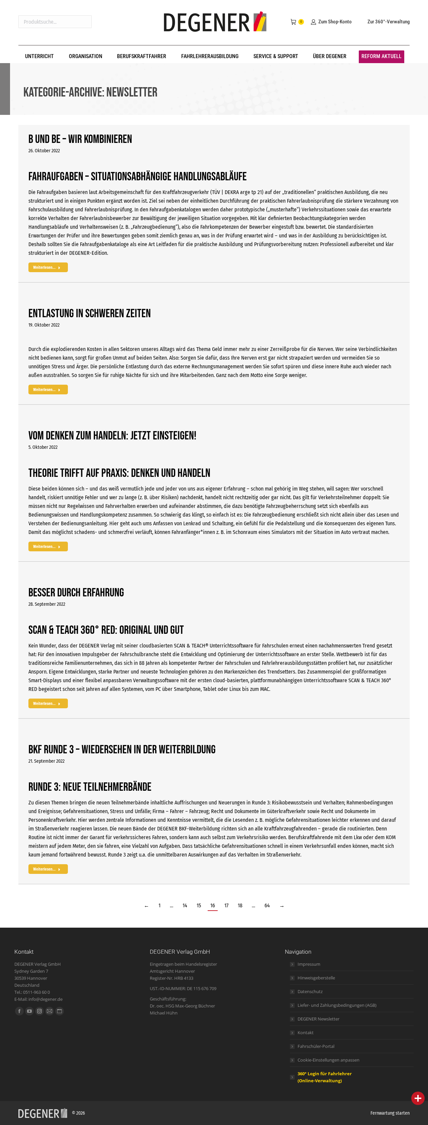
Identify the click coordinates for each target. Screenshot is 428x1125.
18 (240, 905)
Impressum (309, 964)
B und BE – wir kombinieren (80, 139)
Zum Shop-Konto (334, 22)
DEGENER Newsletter (318, 1019)
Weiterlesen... (44, 267)
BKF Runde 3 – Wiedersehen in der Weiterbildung (122, 750)
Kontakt (306, 1032)
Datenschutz (310, 991)
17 (226, 905)
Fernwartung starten (390, 1113)
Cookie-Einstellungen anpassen (328, 1060)
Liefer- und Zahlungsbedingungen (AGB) (337, 1005)
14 (185, 905)
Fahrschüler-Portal (316, 1046)
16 (212, 905)
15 (199, 905)
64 (267, 905)
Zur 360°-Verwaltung (388, 22)
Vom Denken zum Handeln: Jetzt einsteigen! (112, 436)
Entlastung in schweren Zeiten (89, 314)
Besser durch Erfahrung (76, 593)
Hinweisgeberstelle (316, 978)
